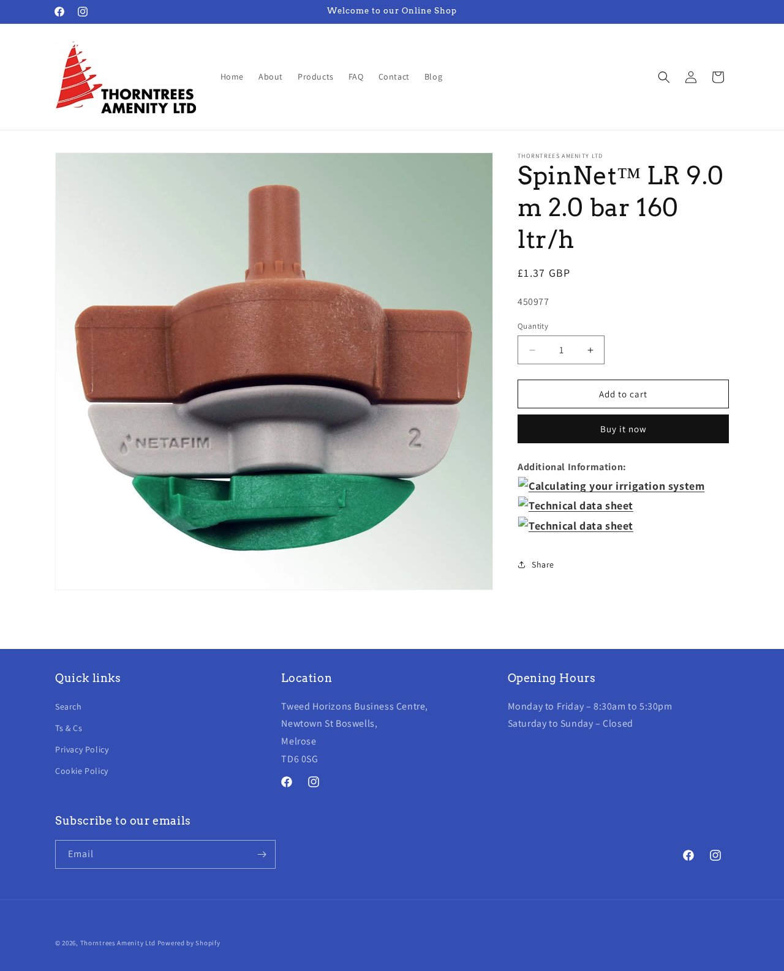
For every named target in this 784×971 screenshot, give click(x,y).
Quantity (533, 326)
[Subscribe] (261, 854)
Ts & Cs (68, 727)
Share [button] (543, 564)
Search (68, 705)
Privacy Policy (81, 749)
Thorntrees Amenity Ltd (118, 943)
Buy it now (623, 429)
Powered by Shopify (189, 943)
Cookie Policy (81, 770)
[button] (663, 77)
